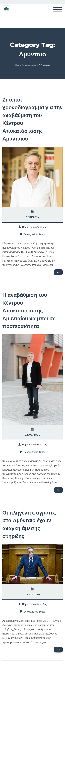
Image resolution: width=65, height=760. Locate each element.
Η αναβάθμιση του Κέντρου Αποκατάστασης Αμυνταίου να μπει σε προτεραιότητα (29, 310)
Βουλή (27, 234)
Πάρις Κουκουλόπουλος (34, 226)
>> (58, 272)
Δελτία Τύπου (38, 234)
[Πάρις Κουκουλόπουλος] (6, 9)
